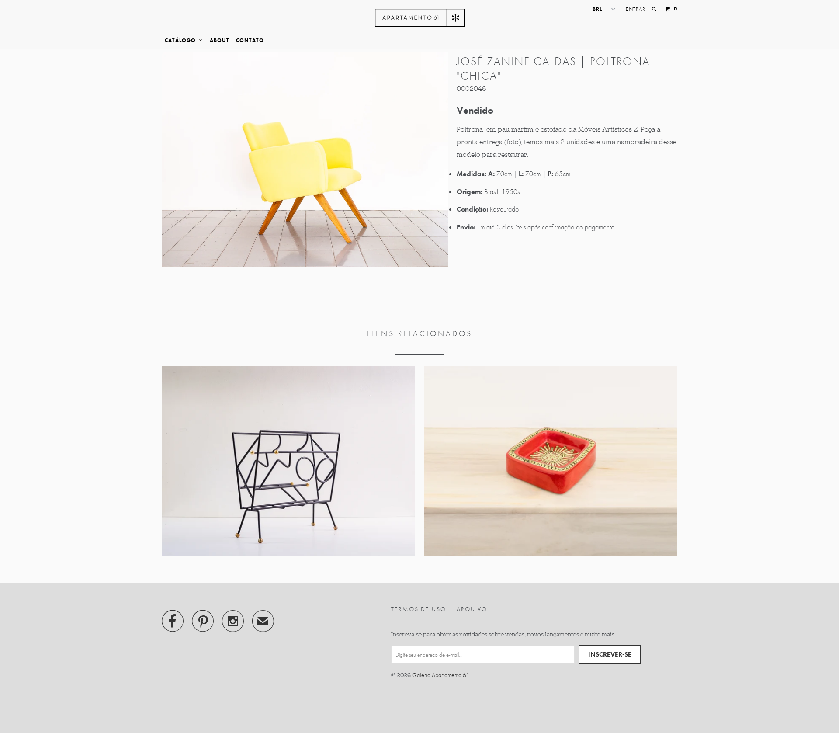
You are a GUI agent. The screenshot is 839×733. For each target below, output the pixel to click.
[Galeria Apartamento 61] (420, 17)
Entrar (635, 9)
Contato (250, 40)
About (219, 40)
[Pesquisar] (654, 9)
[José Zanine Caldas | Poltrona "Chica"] (305, 159)
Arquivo (472, 609)
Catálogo (182, 40)
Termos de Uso (418, 609)
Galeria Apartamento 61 (441, 675)
